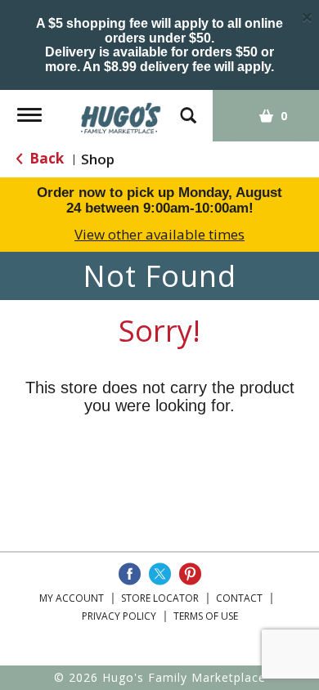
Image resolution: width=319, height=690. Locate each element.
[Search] (188, 107)
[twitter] (160, 573)
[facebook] (130, 573)
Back (45, 158)
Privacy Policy (119, 616)
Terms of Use (205, 616)
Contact (239, 598)
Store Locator (160, 598)
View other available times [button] (159, 234)
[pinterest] (190, 573)
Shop (98, 159)
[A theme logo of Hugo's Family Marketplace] (121, 112)
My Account (71, 598)
